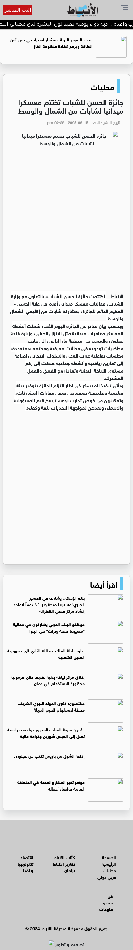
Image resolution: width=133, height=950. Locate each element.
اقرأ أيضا (103, 583)
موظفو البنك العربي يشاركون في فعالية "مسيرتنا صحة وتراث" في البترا (49, 627)
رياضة (28, 870)
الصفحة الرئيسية (109, 860)
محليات (102, 86)
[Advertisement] (66, 222)
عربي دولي (106, 876)
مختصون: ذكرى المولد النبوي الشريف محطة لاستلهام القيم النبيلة (51, 706)
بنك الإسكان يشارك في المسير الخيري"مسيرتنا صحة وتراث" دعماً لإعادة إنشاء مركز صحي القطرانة (49, 604)
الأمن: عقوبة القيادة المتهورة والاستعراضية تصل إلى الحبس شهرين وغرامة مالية (46, 732)
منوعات (106, 909)
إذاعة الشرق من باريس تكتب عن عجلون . (49, 755)
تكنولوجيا (25, 863)
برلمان (69, 870)
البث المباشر (18, 10)
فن (110, 896)
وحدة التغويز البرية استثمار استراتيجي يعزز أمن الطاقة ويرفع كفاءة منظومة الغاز (51, 42)
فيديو (108, 902)
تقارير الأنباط (64, 863)
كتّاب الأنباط (64, 857)
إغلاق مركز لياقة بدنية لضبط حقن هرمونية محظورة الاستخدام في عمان (48, 680)
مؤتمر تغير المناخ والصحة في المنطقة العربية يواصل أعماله (51, 785)
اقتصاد (26, 857)
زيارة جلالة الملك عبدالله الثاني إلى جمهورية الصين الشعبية (46, 653)
